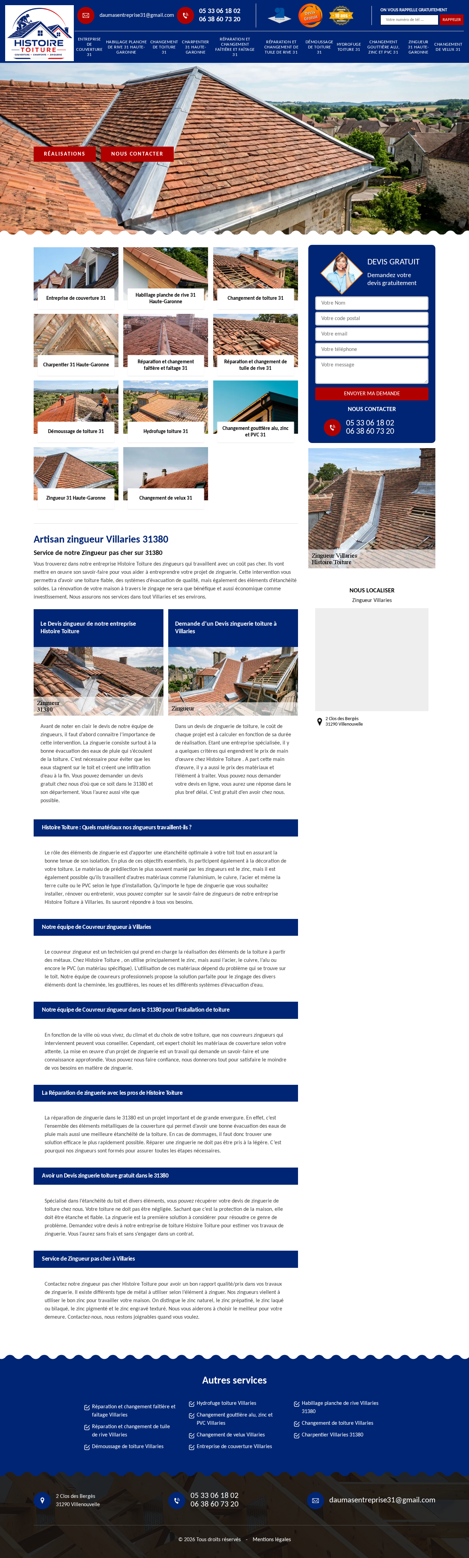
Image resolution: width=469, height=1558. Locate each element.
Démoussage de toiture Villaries (127, 1446)
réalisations (64, 154)
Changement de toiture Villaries (337, 1423)
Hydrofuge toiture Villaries (226, 1403)
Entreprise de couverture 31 (89, 47)
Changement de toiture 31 (164, 47)
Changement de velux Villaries (231, 1435)
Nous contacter (137, 154)
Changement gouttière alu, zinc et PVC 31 (383, 47)
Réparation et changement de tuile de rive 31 (281, 47)
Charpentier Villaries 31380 (332, 1435)
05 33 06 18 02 (219, 11)
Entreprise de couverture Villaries (234, 1446)
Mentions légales (272, 1540)
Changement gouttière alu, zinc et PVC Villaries (235, 1419)
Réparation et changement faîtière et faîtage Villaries (133, 1411)
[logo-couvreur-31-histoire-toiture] (36, 33)
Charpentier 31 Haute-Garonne (195, 47)
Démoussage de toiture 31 (319, 47)
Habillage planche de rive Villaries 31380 (340, 1407)
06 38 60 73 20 (219, 19)
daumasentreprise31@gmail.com (137, 15)
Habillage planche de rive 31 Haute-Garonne (126, 47)
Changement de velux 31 (448, 47)
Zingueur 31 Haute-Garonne (418, 47)
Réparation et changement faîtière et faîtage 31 (235, 47)
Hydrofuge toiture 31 (349, 47)
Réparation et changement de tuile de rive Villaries (131, 1431)
